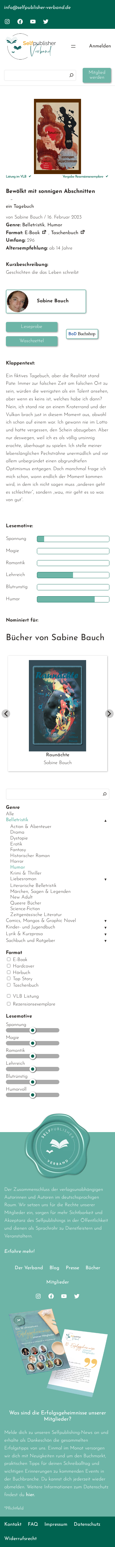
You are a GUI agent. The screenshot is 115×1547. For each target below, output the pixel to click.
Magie (12, 1038)
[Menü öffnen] (73, 46)
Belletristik (17, 820)
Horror (17, 861)
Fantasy (18, 850)
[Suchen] (71, 75)
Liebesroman (23, 879)
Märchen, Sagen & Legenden (40, 891)
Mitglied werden (97, 75)
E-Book (19, 960)
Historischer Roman (30, 856)
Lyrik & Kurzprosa (24, 934)
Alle (10, 814)
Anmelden (100, 46)
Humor (17, 867)
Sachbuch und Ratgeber (30, 940)
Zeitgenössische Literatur (36, 915)
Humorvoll (16, 1089)
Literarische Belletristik (33, 885)
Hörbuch (20, 972)
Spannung (16, 1025)
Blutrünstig (17, 1076)
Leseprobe (31, 326)
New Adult (21, 897)
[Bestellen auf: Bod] (82, 334)
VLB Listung (25, 996)
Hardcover (22, 966)
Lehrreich (15, 1064)
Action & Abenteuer (30, 826)
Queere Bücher (25, 903)
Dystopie (19, 838)
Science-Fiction (25, 909)
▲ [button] (105, 821)
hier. (30, 1495)
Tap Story (21, 979)
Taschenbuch (25, 985)
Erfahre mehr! (19, 1251)
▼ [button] (105, 880)
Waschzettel (32, 341)
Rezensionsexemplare (33, 1004)
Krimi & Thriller (25, 873)
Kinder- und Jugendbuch (30, 927)
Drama (17, 832)
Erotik (16, 844)
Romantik (15, 1051)
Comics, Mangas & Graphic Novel (41, 920)
